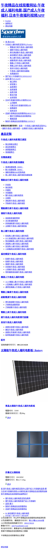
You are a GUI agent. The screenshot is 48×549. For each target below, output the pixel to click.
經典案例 (13, 108)
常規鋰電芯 (9, 152)
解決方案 (13, 95)
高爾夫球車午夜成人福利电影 (17, 327)
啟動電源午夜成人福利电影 (20, 60)
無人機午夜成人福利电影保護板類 (18, 175)
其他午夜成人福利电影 (19, 68)
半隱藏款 (9, 193)
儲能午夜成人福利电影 (19, 50)
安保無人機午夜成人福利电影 (17, 246)
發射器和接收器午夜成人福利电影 (18, 272)
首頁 (20, 126)
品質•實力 (13, 79)
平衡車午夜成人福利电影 (15, 203)
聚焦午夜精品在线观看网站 (16, 506)
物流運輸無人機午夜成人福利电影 (18, 241)
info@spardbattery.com (20, 526)
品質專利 (13, 87)
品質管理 (13, 89)
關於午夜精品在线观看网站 (20, 116)
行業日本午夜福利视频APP (20, 105)
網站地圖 (9, 26)
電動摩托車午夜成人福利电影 (14, 208)
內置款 (8, 190)
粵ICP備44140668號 (36, 520)
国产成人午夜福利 (18, 76)
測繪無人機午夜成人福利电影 (17, 244)
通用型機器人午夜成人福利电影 (17, 287)
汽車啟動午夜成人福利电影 (16, 307)
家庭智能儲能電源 (12, 218)
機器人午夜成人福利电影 (19, 63)
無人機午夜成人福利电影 (19, 58)
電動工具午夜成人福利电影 (20, 66)
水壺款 (8, 198)
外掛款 (8, 185)
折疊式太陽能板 (12, 472)
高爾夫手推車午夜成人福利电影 (17, 332)
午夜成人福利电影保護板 (19, 71)
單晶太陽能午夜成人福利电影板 (20, 406)
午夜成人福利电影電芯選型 (13, 139)
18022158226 (29, 523)
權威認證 (13, 119)
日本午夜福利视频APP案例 (18, 100)
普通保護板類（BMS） (14, 167)
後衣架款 (9, 187)
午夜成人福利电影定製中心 (18, 44)
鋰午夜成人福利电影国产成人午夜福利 (20, 501)
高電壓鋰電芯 (10, 150)
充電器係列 (14, 74)
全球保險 (13, 97)
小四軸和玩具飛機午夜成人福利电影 (19, 249)
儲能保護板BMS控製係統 (15, 172)
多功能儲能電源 (11, 221)
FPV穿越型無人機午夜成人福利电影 (19, 238)
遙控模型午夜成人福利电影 (20, 55)
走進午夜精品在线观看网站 (20, 113)
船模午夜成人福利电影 (14, 261)
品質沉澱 (13, 92)
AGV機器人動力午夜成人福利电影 (19, 282)
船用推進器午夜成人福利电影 (17, 335)
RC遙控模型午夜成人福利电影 (17, 513)
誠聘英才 (9, 23)
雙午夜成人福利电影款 (14, 195)
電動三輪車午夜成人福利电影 (14, 292)
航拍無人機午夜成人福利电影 (17, 236)
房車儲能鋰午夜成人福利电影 (17, 223)
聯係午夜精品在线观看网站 (20, 121)
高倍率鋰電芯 (10, 147)
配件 (3, 340)
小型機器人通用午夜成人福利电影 (18, 284)
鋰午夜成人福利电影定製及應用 (17, 498)
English (8, 21)
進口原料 (13, 82)
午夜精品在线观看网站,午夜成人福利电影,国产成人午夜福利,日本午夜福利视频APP (23, 10)
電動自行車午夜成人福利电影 (21, 47)
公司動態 (13, 103)
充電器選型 (6, 157)
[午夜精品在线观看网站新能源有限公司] (13, 37)
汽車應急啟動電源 (12, 305)
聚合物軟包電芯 (11, 144)
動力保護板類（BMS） (14, 170)
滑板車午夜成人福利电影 (15, 201)
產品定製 (6, 134)
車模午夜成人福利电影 (14, 264)
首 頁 (10, 42)
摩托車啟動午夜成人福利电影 (21, 52)
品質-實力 (9, 504)
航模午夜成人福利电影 (14, 259)
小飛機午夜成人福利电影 (15, 269)
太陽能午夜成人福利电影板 (32, 128)
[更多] (8, 418)
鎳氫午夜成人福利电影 (14, 330)
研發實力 (13, 84)
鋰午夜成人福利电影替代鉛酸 (14, 317)
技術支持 (13, 111)
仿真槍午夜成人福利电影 (15, 267)
